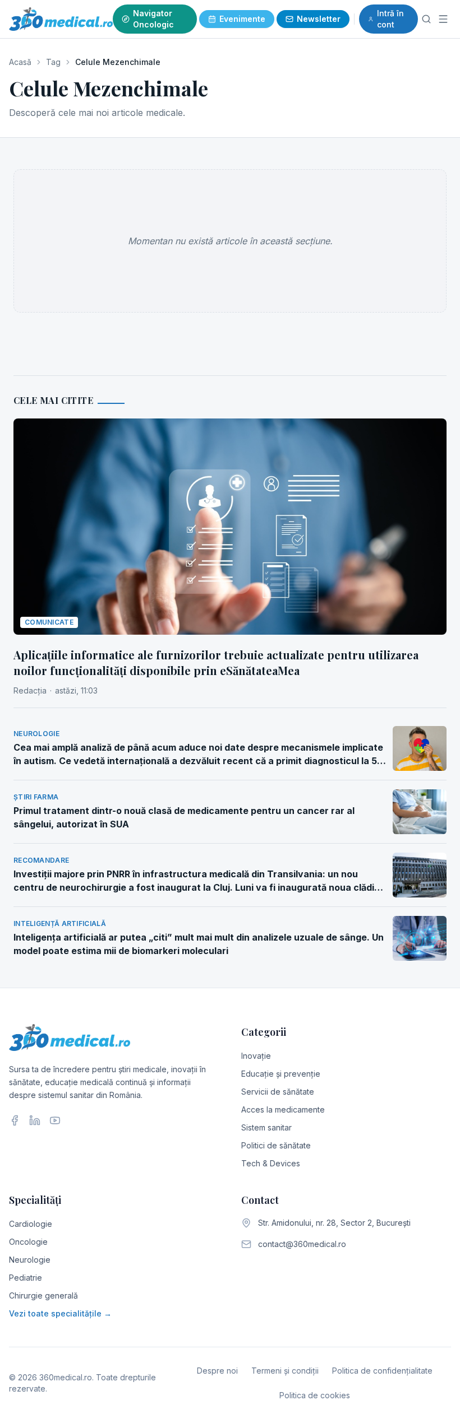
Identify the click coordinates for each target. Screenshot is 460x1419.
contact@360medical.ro (302, 1244)
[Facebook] (14, 1120)
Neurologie (29, 1259)
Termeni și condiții (285, 1370)
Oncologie (28, 1241)
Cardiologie (30, 1224)
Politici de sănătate (276, 1145)
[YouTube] (55, 1120)
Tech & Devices (270, 1163)
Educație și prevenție (280, 1073)
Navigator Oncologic (153, 18)
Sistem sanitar (266, 1127)
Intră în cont (390, 18)
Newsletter (319, 19)
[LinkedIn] (34, 1120)
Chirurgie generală (43, 1295)
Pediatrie (25, 1277)
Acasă (20, 62)
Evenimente (242, 19)
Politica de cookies (314, 1395)
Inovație (256, 1055)
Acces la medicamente (283, 1109)
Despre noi (217, 1370)
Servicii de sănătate (277, 1091)
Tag (53, 62)
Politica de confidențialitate (382, 1370)
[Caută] (426, 19)
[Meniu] (443, 19)
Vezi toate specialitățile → (60, 1313)
